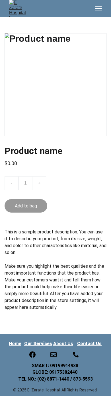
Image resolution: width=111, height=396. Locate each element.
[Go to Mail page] (53, 354)
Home (15, 343)
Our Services (38, 343)
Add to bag (26, 206)
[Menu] (98, 8)
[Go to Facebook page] (32, 354)
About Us (63, 343)
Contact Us (89, 343)
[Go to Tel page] (76, 354)
